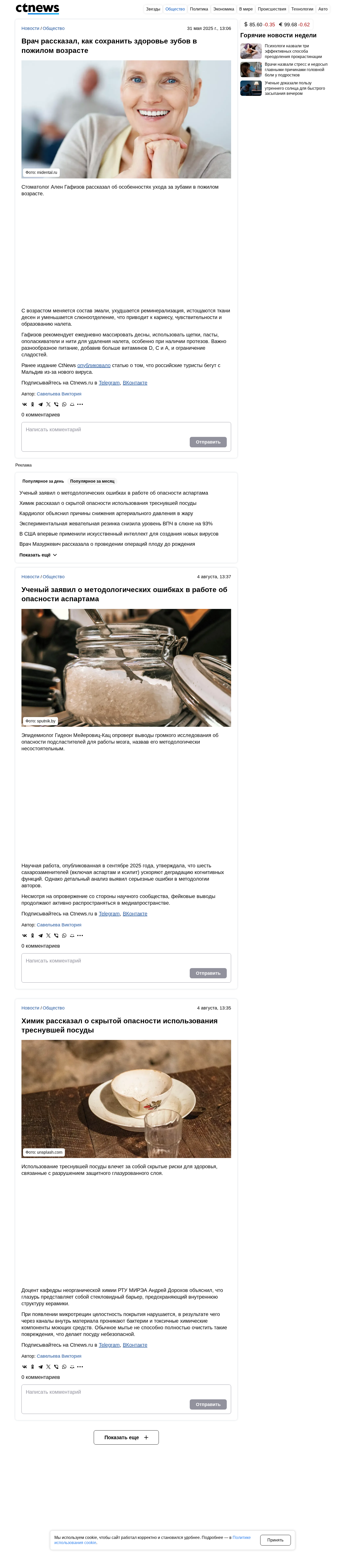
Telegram (109, 382)
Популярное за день (43, 481)
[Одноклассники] (32, 404)
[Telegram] (40, 404)
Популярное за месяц (92, 481)
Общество (54, 28)
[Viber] (56, 404)
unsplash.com (49, 1152)
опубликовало (94, 365)
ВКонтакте (135, 382)
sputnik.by (46, 721)
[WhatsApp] (64, 404)
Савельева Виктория (59, 393)
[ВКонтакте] (24, 404)
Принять (275, 1540)
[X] (48, 404)
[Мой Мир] (72, 404)
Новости (31, 28)
